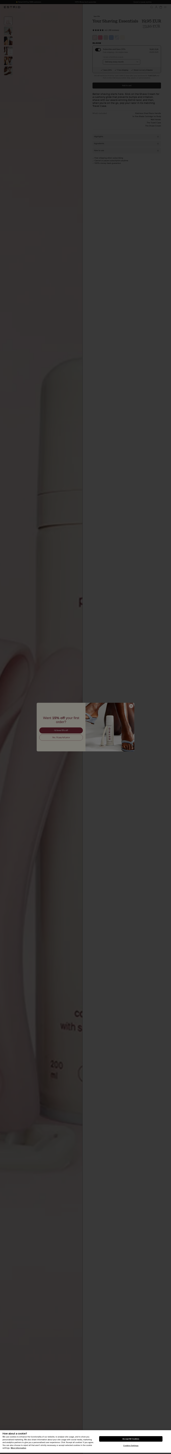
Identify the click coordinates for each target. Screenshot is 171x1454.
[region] (85, 1441)
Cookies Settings (130, 1445)
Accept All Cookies (130, 1439)
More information (18, 1448)
